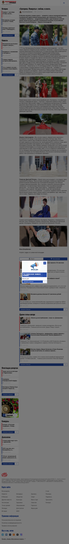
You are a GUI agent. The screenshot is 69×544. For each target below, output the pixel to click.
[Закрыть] (44, 263)
